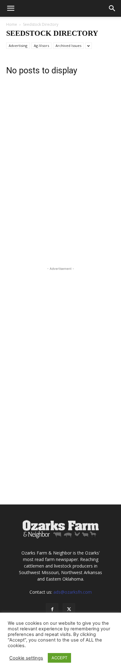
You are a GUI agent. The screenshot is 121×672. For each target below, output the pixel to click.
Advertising (18, 45)
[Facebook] (52, 609)
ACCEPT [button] (59, 657)
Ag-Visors (41, 45)
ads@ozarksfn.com (72, 592)
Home (11, 24)
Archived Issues (68, 45)
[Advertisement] (60, 121)
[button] (10, 8)
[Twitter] (69, 609)
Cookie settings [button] (26, 658)
